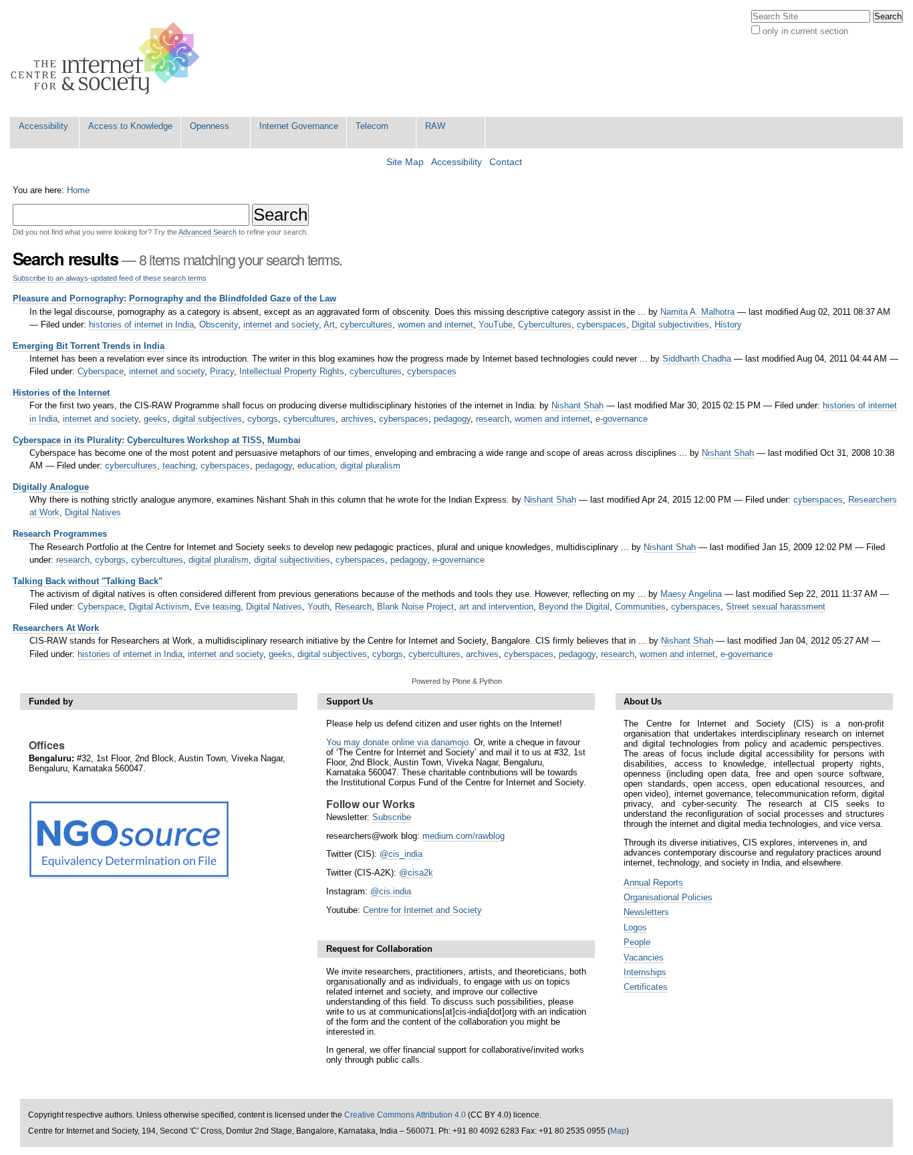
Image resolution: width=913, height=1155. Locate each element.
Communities (640, 607)
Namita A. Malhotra (697, 312)
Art (329, 324)
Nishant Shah (577, 405)
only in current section (805, 31)
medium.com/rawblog (463, 836)
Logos (635, 927)
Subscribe (391, 817)
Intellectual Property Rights (291, 371)
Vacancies (644, 957)
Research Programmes (60, 534)
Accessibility (43, 126)
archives (357, 419)
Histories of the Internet (61, 393)
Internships (645, 972)
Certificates (646, 987)
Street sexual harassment (775, 607)
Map (618, 1131)
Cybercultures (544, 324)
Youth (318, 607)
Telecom (372, 126)
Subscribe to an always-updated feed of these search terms (110, 278)
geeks (155, 419)
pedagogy (452, 419)
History (728, 324)
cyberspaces (601, 324)
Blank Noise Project (415, 607)
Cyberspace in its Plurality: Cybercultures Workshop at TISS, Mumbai (157, 440)
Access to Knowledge (130, 126)
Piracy (222, 371)
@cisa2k (416, 873)
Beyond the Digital (574, 607)
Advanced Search (207, 232)
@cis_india (401, 854)
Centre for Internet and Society (422, 910)
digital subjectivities (292, 560)
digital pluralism (370, 466)
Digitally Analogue (51, 487)
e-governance (622, 419)
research (492, 419)
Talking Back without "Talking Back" (87, 581)
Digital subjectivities (670, 324)
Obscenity (218, 324)
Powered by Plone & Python (457, 681)
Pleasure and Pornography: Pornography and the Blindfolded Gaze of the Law (174, 298)
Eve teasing (217, 607)
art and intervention (496, 607)
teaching (178, 466)
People (637, 942)
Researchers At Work (56, 628)
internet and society (281, 324)
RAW (435, 126)
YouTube (496, 324)
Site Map (405, 162)
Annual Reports (653, 883)
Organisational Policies (668, 897)
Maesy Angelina (691, 594)
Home (78, 190)
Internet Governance (298, 126)
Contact (505, 162)
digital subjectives (207, 419)
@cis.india (390, 891)
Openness (209, 126)
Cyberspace (101, 371)
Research (353, 607)
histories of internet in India (141, 324)
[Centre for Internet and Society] (108, 58)
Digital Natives (93, 512)
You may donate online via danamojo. (398, 742)
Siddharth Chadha (696, 359)
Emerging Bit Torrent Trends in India (88, 346)
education (316, 466)
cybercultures (366, 324)
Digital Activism (159, 607)
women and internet (435, 324)
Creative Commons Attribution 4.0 (405, 1115)
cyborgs (262, 419)
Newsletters (646, 912)
